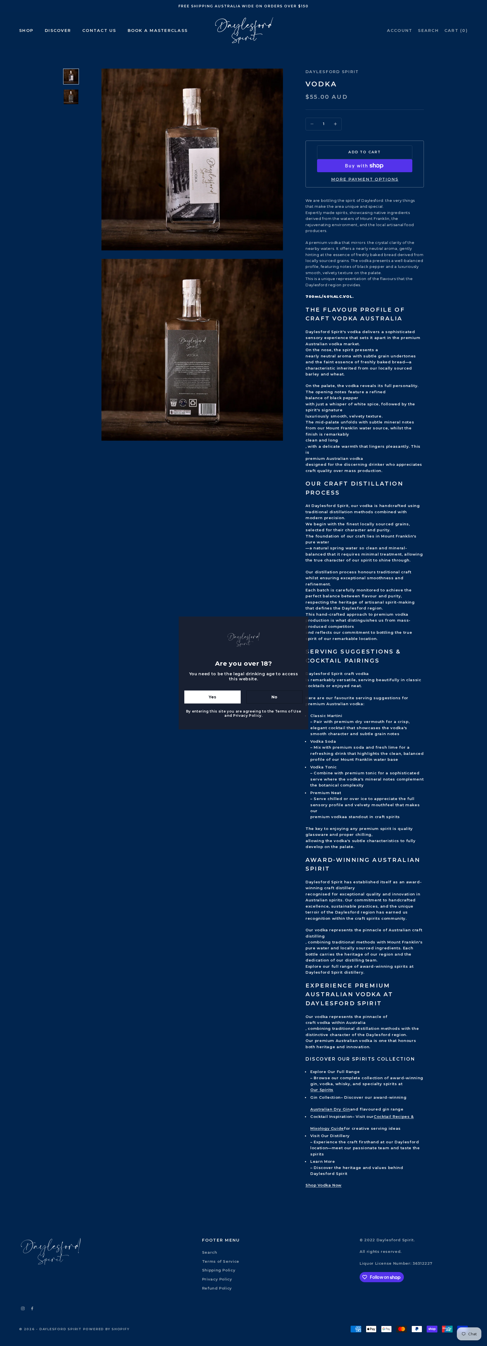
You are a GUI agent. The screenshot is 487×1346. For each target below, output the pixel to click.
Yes (212, 697)
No (274, 697)
